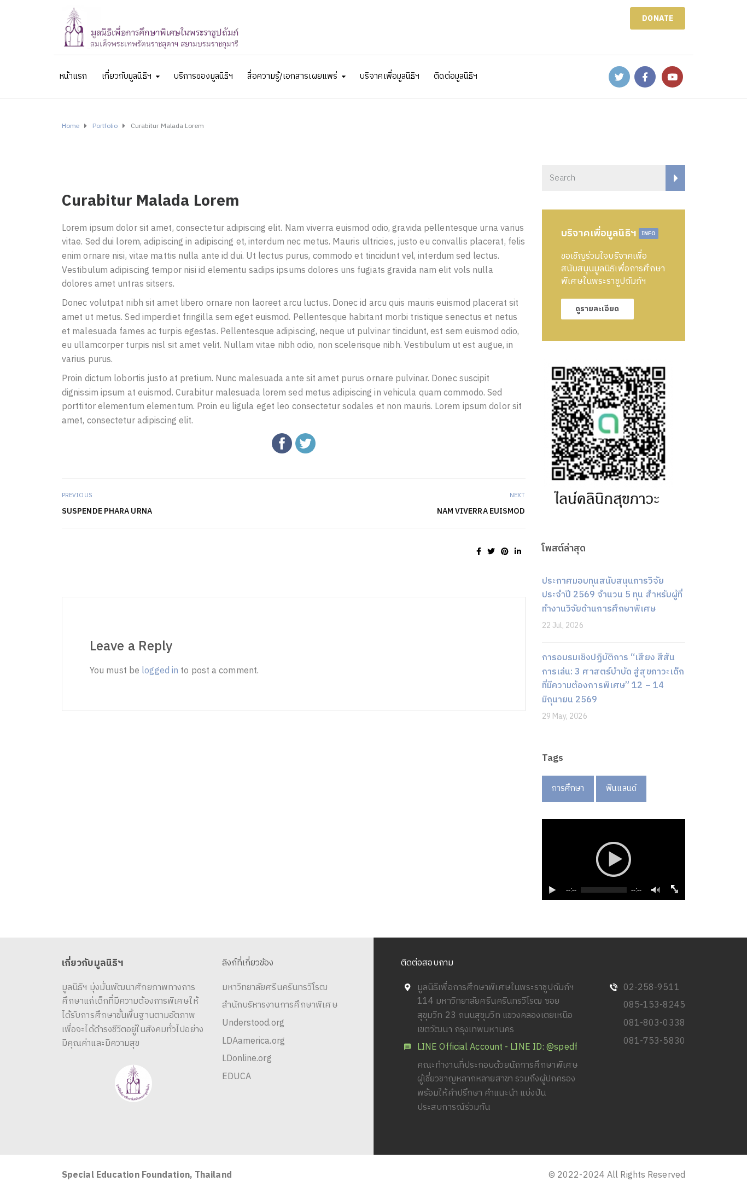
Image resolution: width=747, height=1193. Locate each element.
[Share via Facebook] (282, 443)
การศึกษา (568, 788)
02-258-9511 (651, 987)
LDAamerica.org (253, 1041)
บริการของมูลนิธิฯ (203, 76)
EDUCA (237, 1076)
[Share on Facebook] (478, 551)
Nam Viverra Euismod (481, 511)
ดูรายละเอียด (597, 308)
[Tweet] (491, 551)
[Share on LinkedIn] (518, 551)
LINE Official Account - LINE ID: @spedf (497, 1047)
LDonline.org (247, 1058)
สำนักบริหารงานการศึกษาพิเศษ (280, 1005)
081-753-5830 (654, 1041)
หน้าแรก (73, 76)
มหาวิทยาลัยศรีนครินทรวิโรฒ (275, 987)
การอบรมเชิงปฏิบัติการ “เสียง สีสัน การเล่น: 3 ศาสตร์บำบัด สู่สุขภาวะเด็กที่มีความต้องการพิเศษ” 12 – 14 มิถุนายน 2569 (613, 678)
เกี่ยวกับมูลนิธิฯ (126, 76)
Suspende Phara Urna (107, 511)
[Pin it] (505, 551)
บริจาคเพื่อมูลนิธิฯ (389, 76)
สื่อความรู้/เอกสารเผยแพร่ (292, 76)
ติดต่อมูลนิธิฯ (455, 76)
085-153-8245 (654, 1005)
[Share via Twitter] (305, 443)
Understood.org (253, 1023)
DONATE (657, 18)
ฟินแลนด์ (621, 788)
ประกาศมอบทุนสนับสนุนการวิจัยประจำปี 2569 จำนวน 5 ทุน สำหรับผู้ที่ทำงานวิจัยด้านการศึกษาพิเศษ (612, 595)
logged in (160, 671)
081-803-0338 (654, 1023)
